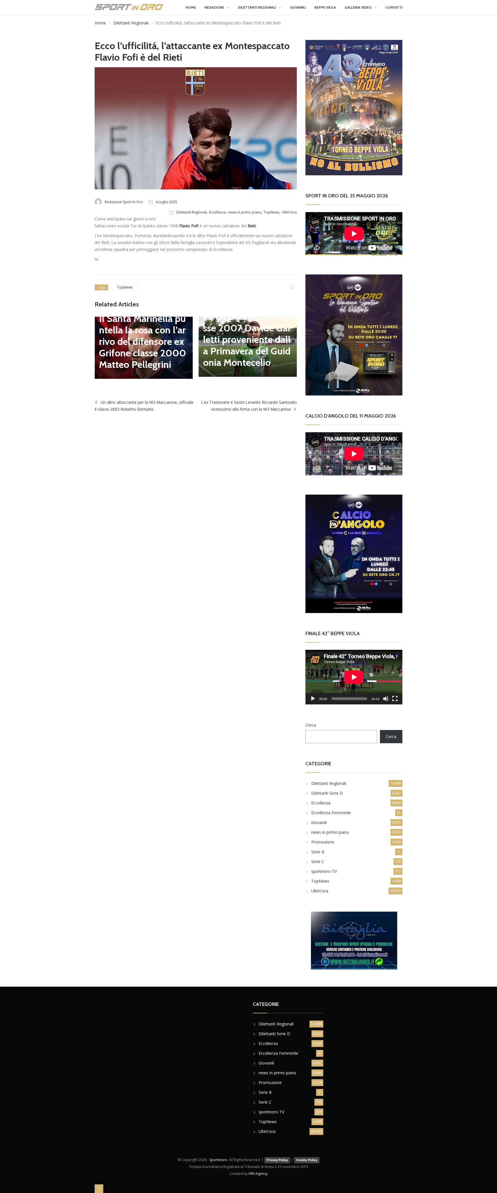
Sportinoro (218, 1159)
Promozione (322, 842)
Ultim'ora (289, 212)
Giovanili (298, 7)
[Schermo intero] (395, 699)
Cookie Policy (306, 1160)
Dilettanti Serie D (327, 793)
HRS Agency (257, 1173)
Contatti (393, 7)
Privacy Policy (277, 1160)
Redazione (214, 7)
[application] (353, 677)
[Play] (313, 699)
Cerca (310, 725)
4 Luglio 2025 (166, 201)
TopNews (271, 212)
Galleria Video (358, 7)
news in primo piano (244, 212)
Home (191, 7)
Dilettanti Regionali (257, 7)
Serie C (317, 861)
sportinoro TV (324, 871)
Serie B (317, 851)
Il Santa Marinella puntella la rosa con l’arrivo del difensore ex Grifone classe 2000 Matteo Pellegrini (142, 341)
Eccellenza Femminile (331, 812)
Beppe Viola (325, 7)
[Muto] (386, 699)
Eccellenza (217, 212)
